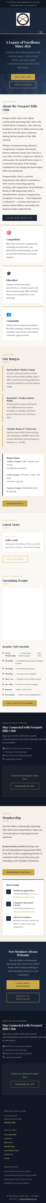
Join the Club (23, 77)
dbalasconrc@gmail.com (24, 911)
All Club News (15, 559)
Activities (8, 1138)
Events (7, 1158)
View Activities (23, 85)
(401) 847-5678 (17, 5)
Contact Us (8, 1154)
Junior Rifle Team (11, 1150)
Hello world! (11, 540)
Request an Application (23, 997)
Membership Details (18, 872)
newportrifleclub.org (28, 1199)
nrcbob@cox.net (25, 786)
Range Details (15, 503)
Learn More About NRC (20, 218)
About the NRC (10, 1134)
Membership (9, 1146)
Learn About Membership (23, 984)
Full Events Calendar (20, 703)
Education (8, 1142)
